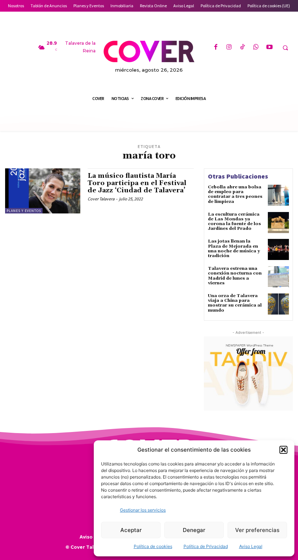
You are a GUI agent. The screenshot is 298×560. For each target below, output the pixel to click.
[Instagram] (229, 47)
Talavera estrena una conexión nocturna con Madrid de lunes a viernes (235, 276)
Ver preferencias (257, 530)
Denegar (194, 530)
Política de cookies (153, 546)
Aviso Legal (250, 546)
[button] (283, 449)
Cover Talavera (101, 198)
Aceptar (131, 530)
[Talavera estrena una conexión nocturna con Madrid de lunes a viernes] (278, 276)
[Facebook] (215, 47)
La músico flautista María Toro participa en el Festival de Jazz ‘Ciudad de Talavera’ (137, 183)
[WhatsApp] (256, 47)
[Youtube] (269, 47)
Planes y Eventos (24, 210)
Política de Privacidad (206, 546)
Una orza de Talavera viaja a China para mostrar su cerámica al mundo (235, 303)
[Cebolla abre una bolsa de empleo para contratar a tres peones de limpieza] (278, 195)
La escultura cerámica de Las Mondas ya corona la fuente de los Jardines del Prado (234, 222)
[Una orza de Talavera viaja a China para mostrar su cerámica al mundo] (278, 304)
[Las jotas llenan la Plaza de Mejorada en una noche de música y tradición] (278, 249)
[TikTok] (242, 47)
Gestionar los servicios (143, 510)
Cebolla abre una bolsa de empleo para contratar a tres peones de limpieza (235, 194)
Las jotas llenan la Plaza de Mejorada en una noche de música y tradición (234, 249)
